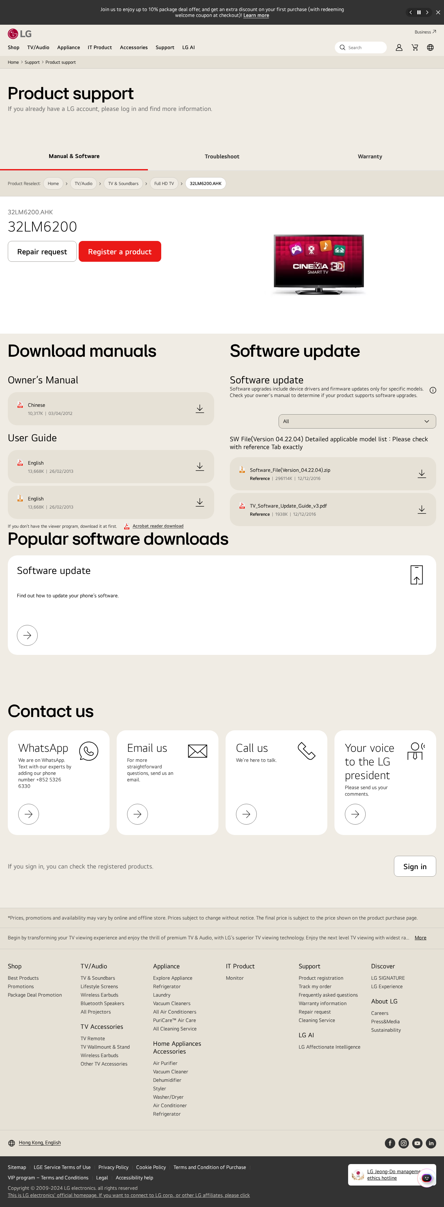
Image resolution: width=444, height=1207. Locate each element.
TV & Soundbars (98, 978)
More (420, 938)
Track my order (315, 986)
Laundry (161, 995)
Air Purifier (165, 1063)
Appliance (68, 47)
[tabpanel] (222, 420)
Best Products (23, 978)
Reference (260, 478)
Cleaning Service (317, 1020)
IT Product (100, 47)
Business (423, 31)
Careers (379, 1013)
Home (13, 62)
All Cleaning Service (175, 1029)
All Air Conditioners (174, 1012)
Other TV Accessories (104, 1064)
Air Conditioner (170, 1105)
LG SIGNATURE (388, 978)
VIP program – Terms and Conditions (48, 1177)
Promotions (21, 986)
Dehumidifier (167, 1080)
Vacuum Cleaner (170, 1071)
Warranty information (322, 1003)
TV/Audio (38, 47)
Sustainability (386, 1030)
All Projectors (96, 1012)
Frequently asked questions (328, 995)
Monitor (235, 978)
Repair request (315, 1012)
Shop (14, 47)
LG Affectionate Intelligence (329, 1047)
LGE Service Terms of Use (62, 1167)
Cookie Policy (151, 1167)
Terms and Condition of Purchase (210, 1167)
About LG (384, 1001)
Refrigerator (167, 986)
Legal (102, 1177)
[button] (361, 47)
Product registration (321, 978)
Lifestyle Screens (99, 986)
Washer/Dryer (168, 1097)
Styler (159, 1088)
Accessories (134, 47)
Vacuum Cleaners (171, 1003)
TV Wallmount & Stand (105, 1047)
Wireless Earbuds (99, 995)
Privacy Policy (113, 1167)
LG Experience (387, 986)
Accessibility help (134, 1177)
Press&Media (385, 1021)
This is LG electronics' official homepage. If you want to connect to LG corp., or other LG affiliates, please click (129, 1195)
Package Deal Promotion (35, 995)
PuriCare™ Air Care (174, 1020)
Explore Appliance (172, 978)
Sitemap (17, 1167)
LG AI (188, 47)
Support (165, 47)
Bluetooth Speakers (102, 1003)
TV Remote (93, 1038)
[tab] (74, 157)
